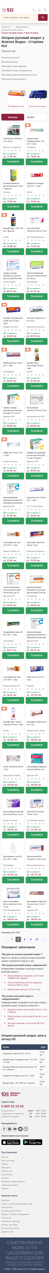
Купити (14, 162)
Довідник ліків (7, 1232)
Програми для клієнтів (11, 1211)
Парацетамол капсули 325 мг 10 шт (24, 989)
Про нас (5, 1157)
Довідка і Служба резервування (15, 1214)
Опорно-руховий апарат (12, 30)
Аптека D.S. (6, 27)
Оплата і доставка (9, 1225)
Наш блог (5, 1200)
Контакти (5, 1178)
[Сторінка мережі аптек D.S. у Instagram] (9, 1129)
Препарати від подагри (13, 66)
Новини (4, 1164)
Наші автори (6, 1174)
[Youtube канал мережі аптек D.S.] (15, 1129)
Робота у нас (7, 1171)
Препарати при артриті (13, 79)
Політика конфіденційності (13, 1181)
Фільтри (12, 117)
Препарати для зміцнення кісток (19, 74)
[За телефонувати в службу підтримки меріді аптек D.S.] (34, 11)
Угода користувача (9, 1185)
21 (37, 939)
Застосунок (6, 1218)
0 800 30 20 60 (12, 1106)
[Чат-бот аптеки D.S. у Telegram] (20, 1129)
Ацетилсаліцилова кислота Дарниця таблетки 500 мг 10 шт (25, 983)
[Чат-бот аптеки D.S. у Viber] (26, 1129)
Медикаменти (22, 27)
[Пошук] (43, 17)
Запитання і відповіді (10, 1221)
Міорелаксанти (9, 62)
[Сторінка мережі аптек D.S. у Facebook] (4, 1129)
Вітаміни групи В (10, 57)
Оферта (5, 1188)
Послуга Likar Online (10, 1228)
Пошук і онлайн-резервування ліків (16, 1204)
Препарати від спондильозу (16, 70)
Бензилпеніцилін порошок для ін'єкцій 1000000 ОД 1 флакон (26, 977)
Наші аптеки (6, 1207)
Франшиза (6, 1167)
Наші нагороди (8, 1160)
